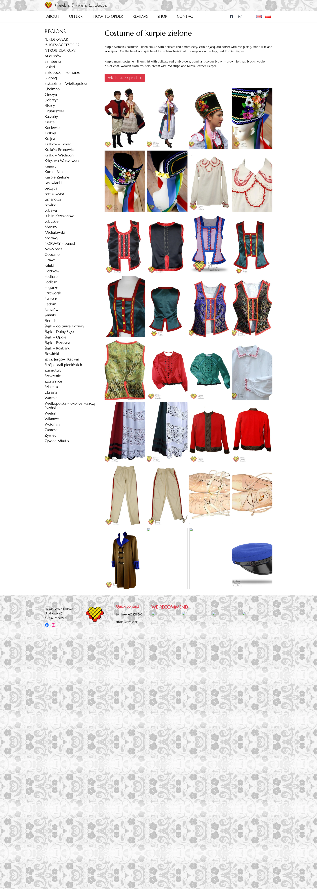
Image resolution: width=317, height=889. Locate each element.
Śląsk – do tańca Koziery (64, 326)
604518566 (135, 614)
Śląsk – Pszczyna (57, 342)
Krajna (50, 138)
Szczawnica (54, 376)
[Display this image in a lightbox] (125, 118)
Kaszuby (51, 116)
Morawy (51, 238)
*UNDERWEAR (56, 39)
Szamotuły (53, 370)
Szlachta (51, 387)
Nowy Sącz (53, 249)
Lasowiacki (53, 183)
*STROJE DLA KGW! (60, 50)
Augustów (53, 56)
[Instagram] (240, 16)
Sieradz (50, 320)
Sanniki (50, 315)
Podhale (51, 276)
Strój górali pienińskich (63, 365)
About (52, 16)
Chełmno (52, 89)
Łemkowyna (54, 194)
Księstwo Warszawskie (62, 160)
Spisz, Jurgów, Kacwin (62, 359)
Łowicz (50, 205)
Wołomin (52, 424)
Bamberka (53, 61)
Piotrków (52, 271)
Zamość (51, 430)
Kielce (50, 122)
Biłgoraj (51, 78)
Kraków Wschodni (59, 155)
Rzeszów (51, 309)
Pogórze (51, 287)
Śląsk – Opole (55, 337)
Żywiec (50, 435)
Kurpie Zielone (57, 177)
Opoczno (52, 254)
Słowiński (52, 353)
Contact (186, 16)
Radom (50, 304)
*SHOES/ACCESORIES (62, 45)
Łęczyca (51, 188)
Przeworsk (53, 293)
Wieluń (50, 413)
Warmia (51, 398)
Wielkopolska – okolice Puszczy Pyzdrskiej (70, 405)
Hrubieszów (54, 111)
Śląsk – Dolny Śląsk (59, 331)
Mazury (51, 227)
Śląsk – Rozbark (57, 348)
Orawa (50, 260)
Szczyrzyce (53, 381)
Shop (162, 16)
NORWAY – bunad (60, 243)
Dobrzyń (52, 100)
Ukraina (51, 392)
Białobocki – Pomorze (62, 72)
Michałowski (55, 232)
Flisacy (50, 105)
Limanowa (53, 199)
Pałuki (49, 265)
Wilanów (52, 419)
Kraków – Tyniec (58, 144)
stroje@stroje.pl (126, 622)
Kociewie (52, 127)
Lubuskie (52, 221)
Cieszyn (51, 94)
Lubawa (51, 210)
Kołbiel (50, 133)
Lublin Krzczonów (59, 216)
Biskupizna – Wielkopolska (66, 83)
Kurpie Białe (54, 171)
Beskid (50, 67)
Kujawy (50, 166)
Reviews (140, 16)
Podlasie (51, 282)
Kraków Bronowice (60, 149)
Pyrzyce (51, 298)
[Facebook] (231, 16)
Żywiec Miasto (57, 441)
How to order (108, 16)
